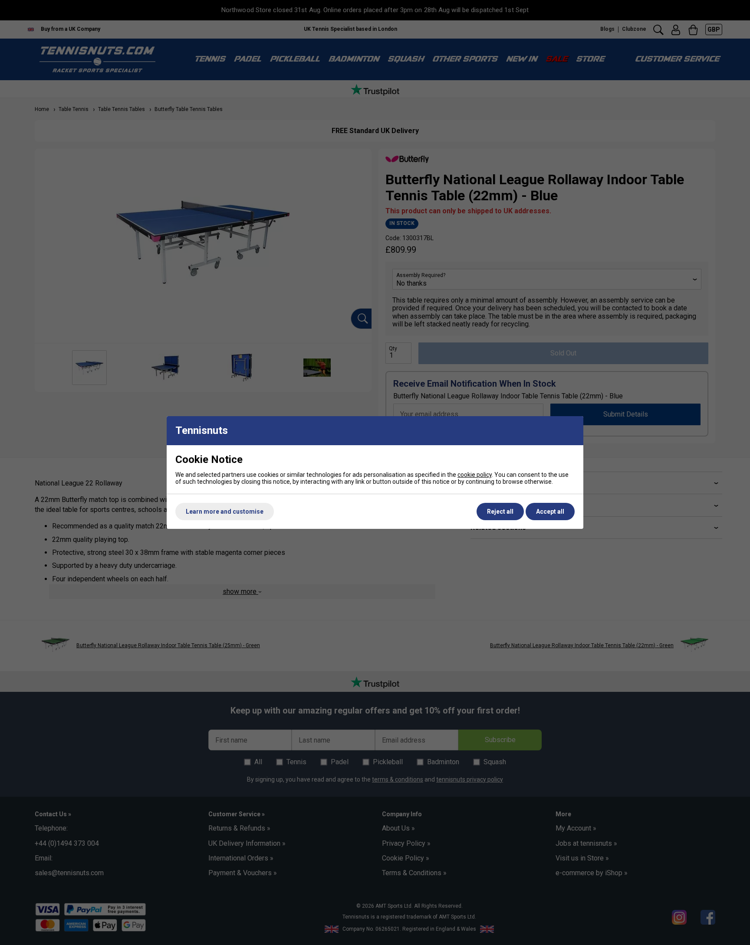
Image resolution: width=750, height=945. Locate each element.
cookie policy (474, 474)
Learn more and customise (224, 511)
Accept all (550, 511)
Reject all (500, 511)
